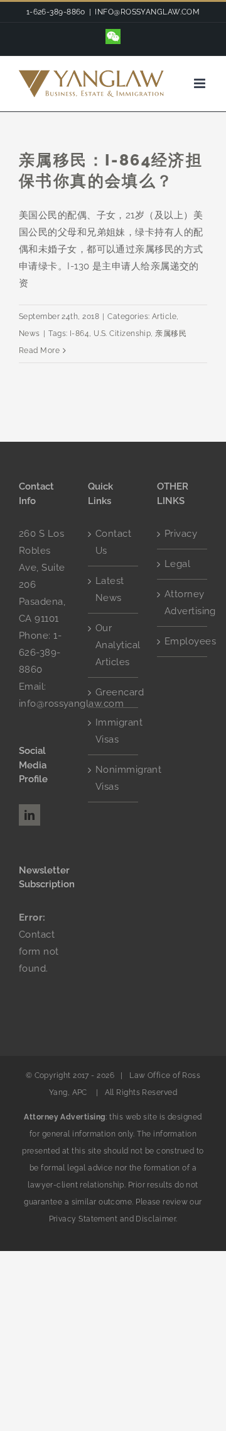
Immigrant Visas (113, 731)
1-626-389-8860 (40, 652)
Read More (39, 350)
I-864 (79, 333)
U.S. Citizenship (122, 333)
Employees (182, 641)
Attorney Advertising (182, 602)
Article (164, 316)
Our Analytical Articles (113, 645)
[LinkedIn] (29, 815)
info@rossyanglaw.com (71, 703)
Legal (177, 564)
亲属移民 (170, 333)
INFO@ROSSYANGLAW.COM (147, 12)
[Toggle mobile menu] (200, 83)
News (29, 333)
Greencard (113, 692)
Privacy (180, 533)
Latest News (109, 589)
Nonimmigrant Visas (113, 778)
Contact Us (113, 542)
